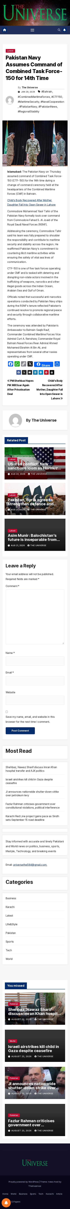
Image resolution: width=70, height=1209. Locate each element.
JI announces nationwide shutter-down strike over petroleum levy (32, 1087)
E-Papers (16, 1201)
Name (10, 653)
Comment (12, 586)
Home (5, 1193)
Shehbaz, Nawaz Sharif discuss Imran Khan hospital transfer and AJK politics (34, 1013)
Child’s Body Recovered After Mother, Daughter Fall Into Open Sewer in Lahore (49, 389)
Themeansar (34, 1186)
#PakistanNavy (28, 106)
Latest (10, 51)
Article (59, 1193)
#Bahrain (47, 91)
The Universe (30, 87)
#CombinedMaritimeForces (34, 96)
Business (11, 898)
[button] (59, 30)
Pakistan (11, 933)
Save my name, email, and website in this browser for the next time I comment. (30, 719)
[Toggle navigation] (32, 30)
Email (10, 672)
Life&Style (11, 924)
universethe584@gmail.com (30, 864)
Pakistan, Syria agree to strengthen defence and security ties (31, 503)
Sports (10, 941)
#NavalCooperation (52, 101)
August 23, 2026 (21, 1019)
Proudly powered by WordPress (24, 1181)
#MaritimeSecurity (28, 101)
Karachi (10, 907)
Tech (9, 950)
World (9, 959)
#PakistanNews (48, 106)
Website (10, 692)
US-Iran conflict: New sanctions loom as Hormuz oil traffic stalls (33, 468)
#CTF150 (56, 96)
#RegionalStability (28, 111)
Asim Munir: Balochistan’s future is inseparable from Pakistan (32, 539)
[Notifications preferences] (6, 1202)
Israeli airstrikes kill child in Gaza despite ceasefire (33, 1048)
